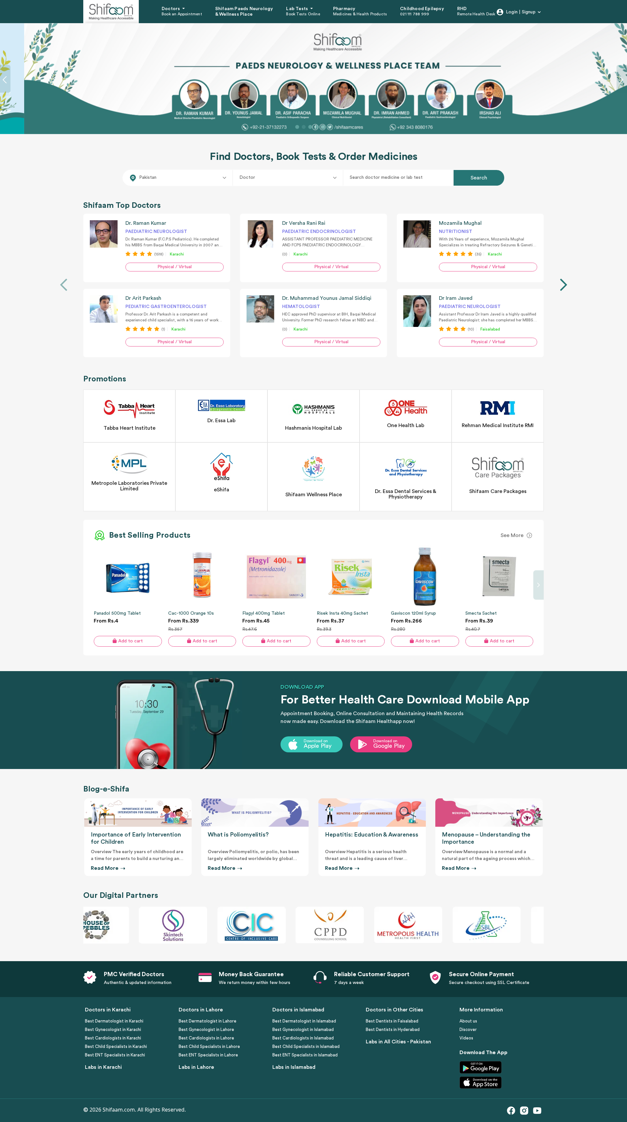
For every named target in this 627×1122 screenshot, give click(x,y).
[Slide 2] (304, 127)
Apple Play (317, 746)
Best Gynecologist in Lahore (206, 1029)
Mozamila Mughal (460, 222)
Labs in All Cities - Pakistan (398, 1041)
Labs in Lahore (196, 1067)
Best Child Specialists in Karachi (116, 1046)
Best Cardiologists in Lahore (206, 1038)
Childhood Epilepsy (422, 9)
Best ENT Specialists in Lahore (208, 1055)
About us (468, 1021)
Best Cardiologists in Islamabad (303, 1038)
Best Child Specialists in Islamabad (306, 1046)
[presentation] (63, 284)
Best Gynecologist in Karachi (113, 1029)
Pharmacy (344, 9)
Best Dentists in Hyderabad (393, 1029)
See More (512, 535)
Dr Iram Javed (456, 297)
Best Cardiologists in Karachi (113, 1038)
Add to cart (130, 640)
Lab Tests (297, 9)
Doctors (171, 9)
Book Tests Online (303, 14)
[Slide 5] (323, 127)
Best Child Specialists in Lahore (209, 1046)
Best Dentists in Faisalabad (392, 1021)
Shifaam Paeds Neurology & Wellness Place (244, 12)
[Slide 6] (330, 127)
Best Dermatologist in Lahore (207, 1021)
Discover (468, 1029)
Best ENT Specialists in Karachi (115, 1055)
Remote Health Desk (476, 14)
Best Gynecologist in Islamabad (303, 1029)
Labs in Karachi (103, 1067)
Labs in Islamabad (293, 1067)
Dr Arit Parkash (143, 297)
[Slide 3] (310, 127)
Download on (316, 741)
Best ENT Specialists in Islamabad (305, 1055)
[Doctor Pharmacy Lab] (288, 177)
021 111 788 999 (414, 14)
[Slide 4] (317, 127)
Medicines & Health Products (360, 14)
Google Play (389, 746)
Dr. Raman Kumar (145, 222)
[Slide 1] (297, 127)
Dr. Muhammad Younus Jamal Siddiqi (326, 297)
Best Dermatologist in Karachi (114, 1021)
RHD (462, 9)
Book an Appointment (182, 14)
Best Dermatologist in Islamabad (304, 1021)
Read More (105, 868)
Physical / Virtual (174, 267)
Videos (466, 1038)
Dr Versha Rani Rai (303, 222)
